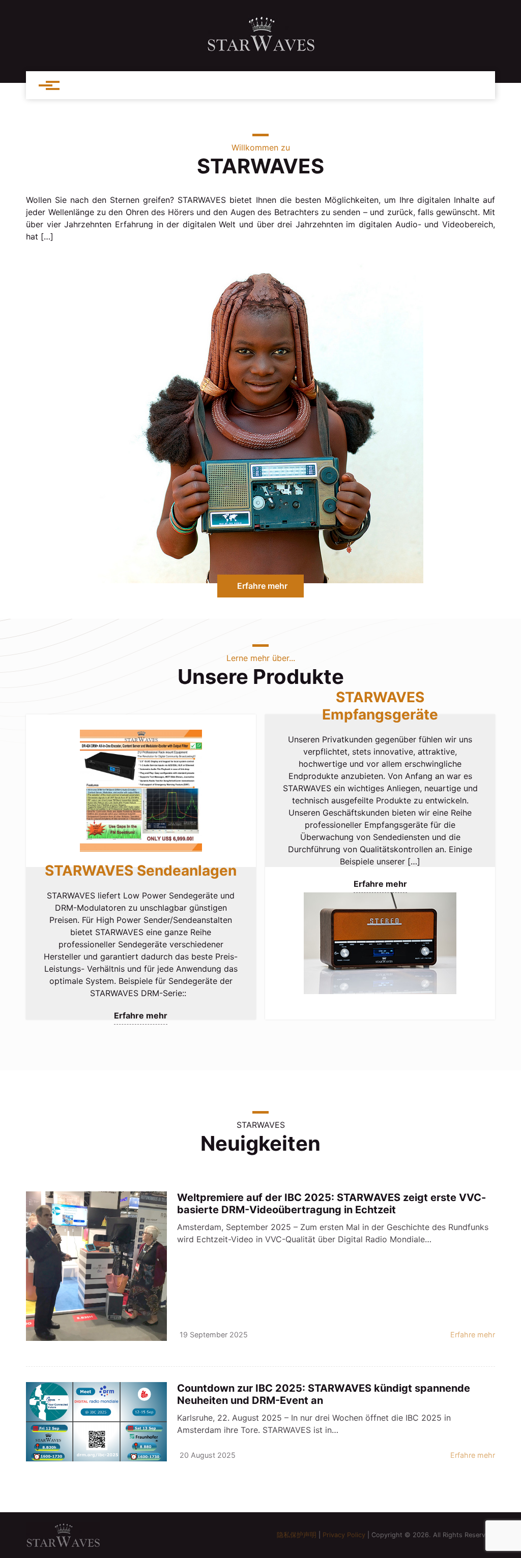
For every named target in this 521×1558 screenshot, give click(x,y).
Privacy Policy (344, 1535)
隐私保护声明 (296, 1535)
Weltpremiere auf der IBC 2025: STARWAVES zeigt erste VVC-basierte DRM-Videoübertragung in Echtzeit (331, 1203)
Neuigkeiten (260, 1143)
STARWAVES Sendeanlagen (141, 870)
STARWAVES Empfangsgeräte (380, 705)
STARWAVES (260, 166)
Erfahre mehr (262, 586)
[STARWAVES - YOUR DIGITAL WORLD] (260, 33)
